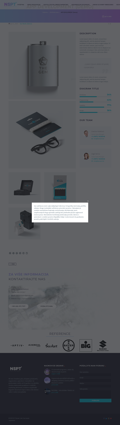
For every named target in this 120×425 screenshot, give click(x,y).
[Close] (88, 201)
